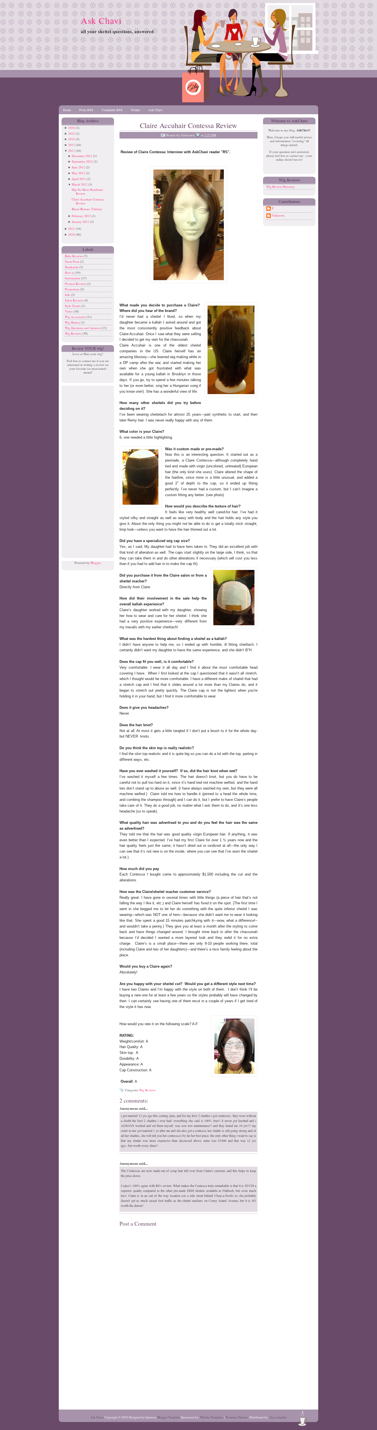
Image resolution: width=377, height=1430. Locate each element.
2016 (71, 128)
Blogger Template (168, 1417)
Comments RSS (112, 110)
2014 (71, 139)
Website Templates (211, 1417)
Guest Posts (72, 261)
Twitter (135, 110)
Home (67, 110)
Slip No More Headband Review (87, 191)
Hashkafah (72, 267)
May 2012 (78, 173)
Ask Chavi (101, 20)
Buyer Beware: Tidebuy (87, 209)
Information (73, 278)
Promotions (72, 289)
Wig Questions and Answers (83, 328)
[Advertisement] (86, 469)
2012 (71, 151)
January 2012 (80, 222)
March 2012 (79, 184)
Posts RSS (86, 110)
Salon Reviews (74, 300)
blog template (278, 1417)
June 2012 (78, 167)
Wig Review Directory (280, 186)
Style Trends (73, 306)
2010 (71, 234)
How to (70, 272)
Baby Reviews (74, 256)
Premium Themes (236, 1417)
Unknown (278, 215)
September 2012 (82, 161)
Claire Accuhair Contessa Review (87, 201)
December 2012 (82, 156)
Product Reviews (76, 284)
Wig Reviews (73, 333)
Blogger (95, 563)
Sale (68, 295)
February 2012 (81, 216)
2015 (71, 133)
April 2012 (79, 179)
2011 (71, 228)
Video (69, 311)
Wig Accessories (75, 317)
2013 (71, 145)
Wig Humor (73, 322)
